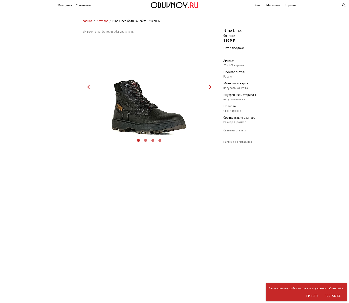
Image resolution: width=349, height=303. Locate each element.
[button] (344, 5)
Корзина (290, 5)
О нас (257, 5)
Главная (87, 21)
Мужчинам (83, 5)
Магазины (273, 5)
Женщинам (65, 5)
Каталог (102, 21)
